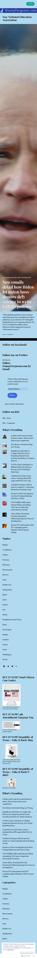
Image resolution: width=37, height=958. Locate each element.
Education (6, 278)
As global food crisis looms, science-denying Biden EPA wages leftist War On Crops (21, 478)
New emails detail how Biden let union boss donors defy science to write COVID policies (18, 294)
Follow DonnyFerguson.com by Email (16, 366)
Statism (5, 635)
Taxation (5, 640)
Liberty (5, 605)
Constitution (7, 550)
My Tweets (6, 360)
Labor (4, 600)
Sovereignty (7, 630)
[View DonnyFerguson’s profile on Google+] (16, 666)
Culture (5, 555)
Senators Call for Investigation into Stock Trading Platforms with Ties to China (22, 496)
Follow (12, 395)
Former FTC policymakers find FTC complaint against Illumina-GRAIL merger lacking (18, 874)
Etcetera (5, 575)
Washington (26, 278)
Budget (5, 545)
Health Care (16, 278)
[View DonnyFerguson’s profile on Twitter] (8, 666)
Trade (4, 650)
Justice (4, 595)
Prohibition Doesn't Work (11, 620)
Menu (30, 4)
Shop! (4, 625)
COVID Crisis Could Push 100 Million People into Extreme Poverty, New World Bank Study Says (17, 823)
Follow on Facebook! (14, 344)
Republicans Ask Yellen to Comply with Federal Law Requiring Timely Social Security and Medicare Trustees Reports (22, 456)
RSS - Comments (8, 423)
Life (3, 610)
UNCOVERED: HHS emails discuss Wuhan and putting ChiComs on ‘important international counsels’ (17, 856)
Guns (4, 580)
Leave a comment (7, 334)
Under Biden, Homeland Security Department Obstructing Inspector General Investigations (18, 865)
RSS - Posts (6, 418)
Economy (5, 560)
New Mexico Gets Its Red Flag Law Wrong (17, 808)
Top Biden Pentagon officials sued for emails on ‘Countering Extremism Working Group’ (22, 487)
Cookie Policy (10, 950)
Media (4, 615)
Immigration (7, 590)
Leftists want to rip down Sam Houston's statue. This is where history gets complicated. (22, 438)
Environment (7, 570)
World (4, 660)
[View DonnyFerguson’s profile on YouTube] (12, 666)
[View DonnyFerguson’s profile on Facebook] (4, 666)
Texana (5, 645)
